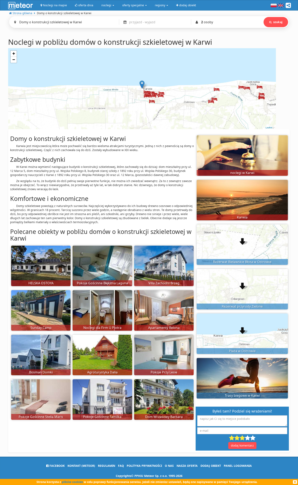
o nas (169, 466)
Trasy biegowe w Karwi (242, 395)
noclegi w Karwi (242, 173)
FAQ (121, 466)
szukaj (277, 22)
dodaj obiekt (210, 466)
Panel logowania (238, 466)
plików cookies (72, 482)
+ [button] (13, 53)
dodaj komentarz (242, 445)
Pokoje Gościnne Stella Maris (41, 417)
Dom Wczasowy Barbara (164, 417)
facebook (57, 466)
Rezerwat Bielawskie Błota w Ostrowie (242, 262)
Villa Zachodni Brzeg (163, 283)
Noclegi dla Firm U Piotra (102, 327)
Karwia (242, 217)
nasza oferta (187, 466)
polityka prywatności (144, 466)
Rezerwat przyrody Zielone (242, 306)
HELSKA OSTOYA (41, 283)
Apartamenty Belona (164, 327)
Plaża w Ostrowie (242, 351)
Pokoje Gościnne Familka (102, 417)
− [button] (13, 59)
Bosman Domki (41, 372)
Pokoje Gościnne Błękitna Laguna (102, 283)
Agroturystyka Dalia (102, 372)
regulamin (106, 466)
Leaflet (269, 127)
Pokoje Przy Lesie (164, 372)
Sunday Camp (40, 327)
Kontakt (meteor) (81, 466)
